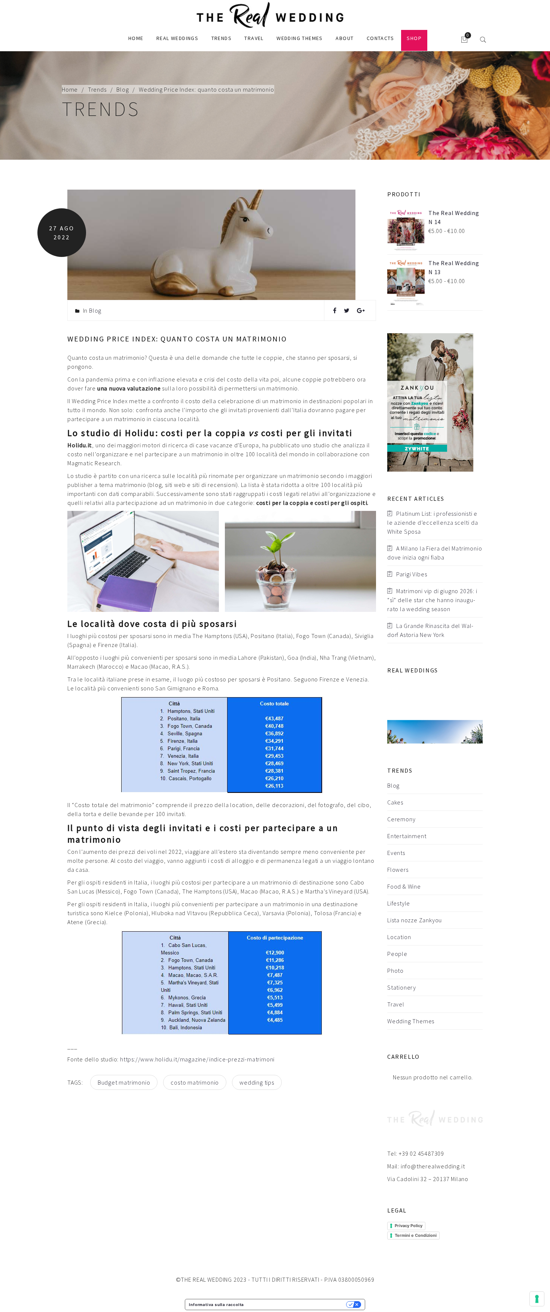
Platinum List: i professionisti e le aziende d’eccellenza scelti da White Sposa (432, 522)
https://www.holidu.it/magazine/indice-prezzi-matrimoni (197, 1059)
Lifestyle (398, 903)
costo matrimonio (195, 1082)
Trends (221, 38)
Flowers (398, 869)
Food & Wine (404, 886)
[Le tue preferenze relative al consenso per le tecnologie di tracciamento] (537, 1299)
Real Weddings (177, 38)
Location (399, 937)
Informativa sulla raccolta (216, 1304)
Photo (395, 970)
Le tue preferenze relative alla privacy (297, 1304)
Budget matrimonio (124, 1082)
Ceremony (401, 819)
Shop (414, 38)
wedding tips (256, 1082)
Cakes (395, 802)
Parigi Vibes (411, 574)
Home (136, 38)
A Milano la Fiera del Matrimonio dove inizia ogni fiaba (434, 553)
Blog (122, 89)
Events (396, 852)
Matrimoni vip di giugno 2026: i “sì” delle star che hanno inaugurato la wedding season (432, 600)
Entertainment (406, 836)
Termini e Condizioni (416, 1235)
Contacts (380, 38)
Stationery (401, 987)
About (345, 38)
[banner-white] (430, 401)
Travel (253, 38)
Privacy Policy (408, 1225)
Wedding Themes (299, 38)
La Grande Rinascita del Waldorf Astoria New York (430, 630)
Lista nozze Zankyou (414, 920)
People (397, 953)
